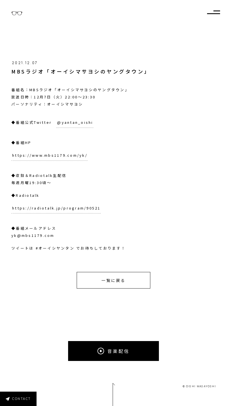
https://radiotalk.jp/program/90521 (56, 208)
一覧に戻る (113, 280)
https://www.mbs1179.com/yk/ (49, 155)
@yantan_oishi (75, 122)
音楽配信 (118, 351)
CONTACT (21, 398)
